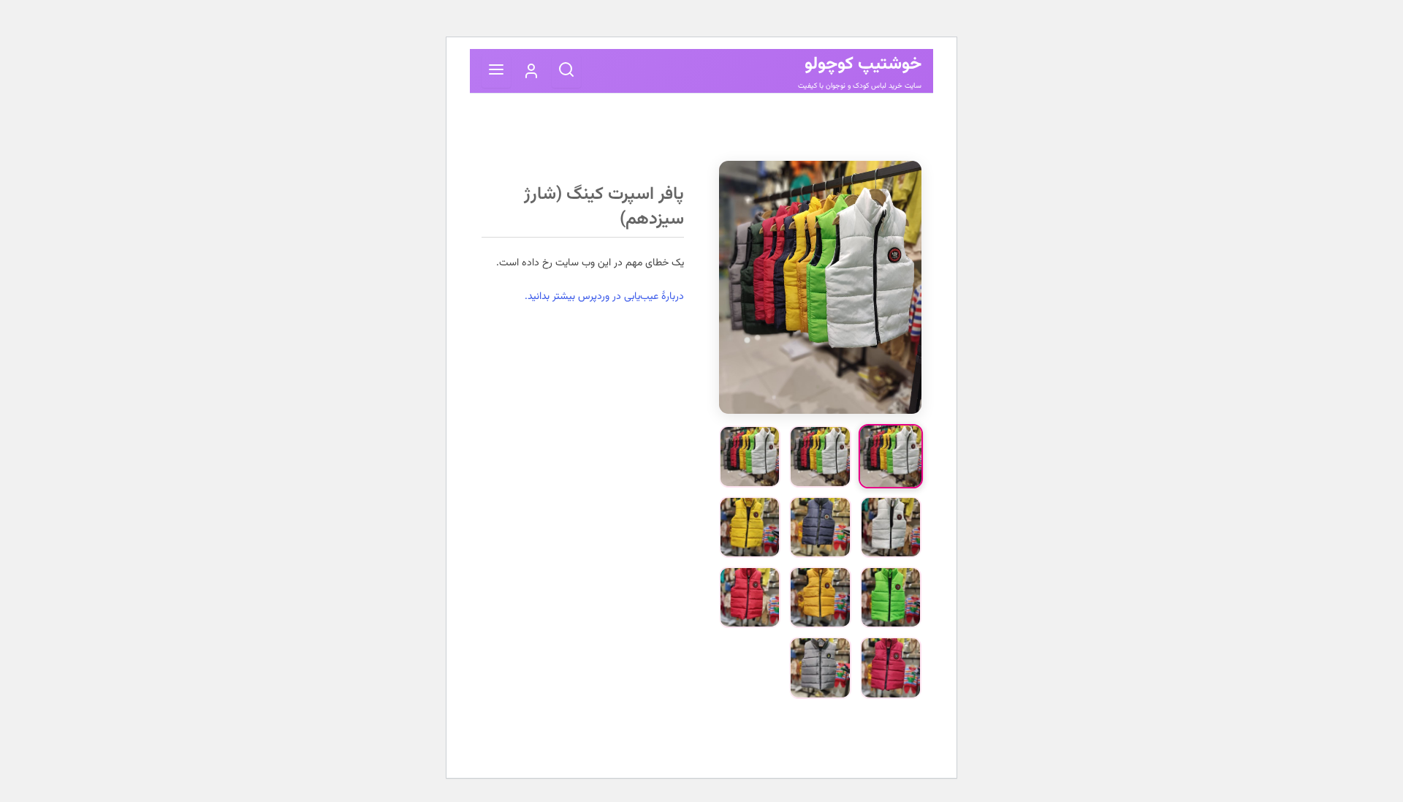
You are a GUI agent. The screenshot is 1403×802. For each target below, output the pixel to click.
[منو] (496, 71)
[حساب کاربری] (531, 71)
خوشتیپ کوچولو (863, 64)
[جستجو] (566, 71)
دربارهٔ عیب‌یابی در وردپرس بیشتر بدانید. (604, 297)
